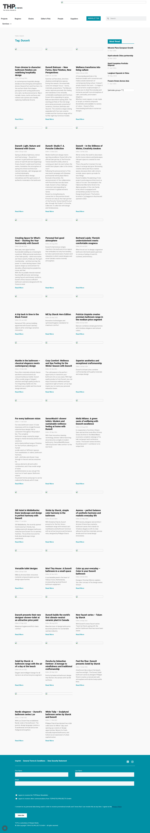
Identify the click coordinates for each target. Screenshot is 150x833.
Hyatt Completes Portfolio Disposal (118, 64)
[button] (5, 828)
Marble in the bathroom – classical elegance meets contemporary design (27, 363)
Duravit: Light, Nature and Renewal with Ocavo (27, 147)
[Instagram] (132, 762)
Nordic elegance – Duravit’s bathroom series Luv (28, 713)
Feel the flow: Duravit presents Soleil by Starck (88, 662)
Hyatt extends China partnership (120, 56)
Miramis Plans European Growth (120, 48)
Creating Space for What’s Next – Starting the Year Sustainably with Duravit (27, 241)
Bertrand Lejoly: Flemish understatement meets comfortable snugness (88, 241)
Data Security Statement (57, 761)
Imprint (18, 761)
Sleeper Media (34, 823)
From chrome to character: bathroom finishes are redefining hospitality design (28, 71)
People (60, 19)
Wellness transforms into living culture (88, 68)
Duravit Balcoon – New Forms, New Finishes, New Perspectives (58, 70)
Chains (31, 19)
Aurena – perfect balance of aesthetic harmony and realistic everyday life (88, 513)
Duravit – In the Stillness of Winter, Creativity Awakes (89, 147)
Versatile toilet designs (26, 568)
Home (16, 36)
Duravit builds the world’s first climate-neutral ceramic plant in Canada (57, 617)
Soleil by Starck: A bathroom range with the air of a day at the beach (28, 664)
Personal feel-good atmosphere (54, 239)
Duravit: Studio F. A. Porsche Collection (55, 147)
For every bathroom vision (27, 418)
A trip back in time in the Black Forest (27, 315)
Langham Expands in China (118, 73)
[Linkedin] (128, 762)
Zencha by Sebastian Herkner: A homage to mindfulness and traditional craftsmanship (58, 665)
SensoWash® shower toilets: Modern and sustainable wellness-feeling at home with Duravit (56, 423)
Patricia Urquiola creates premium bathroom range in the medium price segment (89, 317)
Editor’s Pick (46, 19)
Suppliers (74, 19)
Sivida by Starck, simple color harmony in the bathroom (57, 513)
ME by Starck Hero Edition (58, 314)
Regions (18, 19)
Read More (19, 119)
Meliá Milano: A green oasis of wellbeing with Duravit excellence (87, 421)
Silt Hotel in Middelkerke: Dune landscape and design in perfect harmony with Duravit (28, 514)
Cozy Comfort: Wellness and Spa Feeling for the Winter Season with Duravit (58, 363)
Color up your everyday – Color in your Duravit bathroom (88, 571)
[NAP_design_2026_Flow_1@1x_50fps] (103, 6)
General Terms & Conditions (34, 761)
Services (5, 24)
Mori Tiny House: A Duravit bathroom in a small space (58, 569)
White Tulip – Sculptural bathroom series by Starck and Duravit (58, 714)
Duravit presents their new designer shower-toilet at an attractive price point (28, 617)
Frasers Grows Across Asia (118, 81)
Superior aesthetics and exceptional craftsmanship (89, 362)
